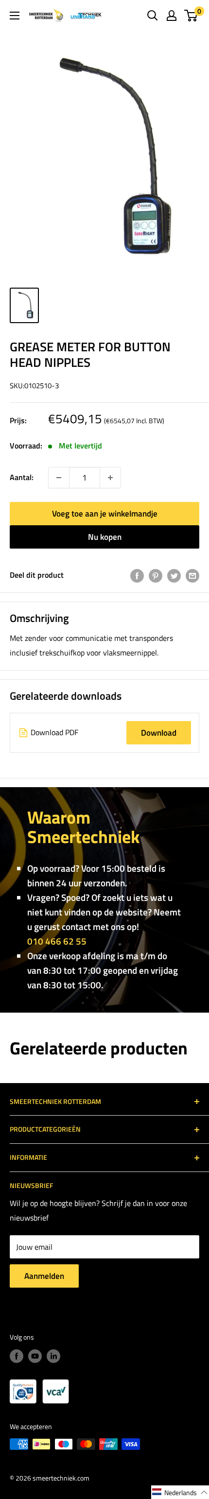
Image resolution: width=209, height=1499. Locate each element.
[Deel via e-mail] (192, 575)
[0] (191, 15)
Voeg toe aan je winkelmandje (104, 513)
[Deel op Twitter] (174, 575)
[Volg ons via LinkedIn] (53, 1356)
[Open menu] (14, 15)
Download (158, 732)
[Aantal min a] (110, 477)
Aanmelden (44, 1276)
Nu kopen (105, 537)
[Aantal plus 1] (59, 477)
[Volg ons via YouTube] (35, 1356)
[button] (180, 1492)
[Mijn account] (171, 15)
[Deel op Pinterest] (155, 575)
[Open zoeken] (152, 15)
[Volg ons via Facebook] (16, 1356)
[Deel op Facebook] (137, 575)
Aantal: (22, 477)
